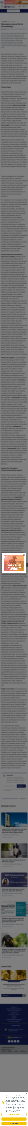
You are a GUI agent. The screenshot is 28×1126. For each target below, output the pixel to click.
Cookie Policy (13, 1111)
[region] (14, 1109)
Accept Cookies (14, 1123)
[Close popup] (24, 555)
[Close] (26, 1093)
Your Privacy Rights (14, 1114)
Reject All (14, 1119)
